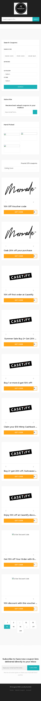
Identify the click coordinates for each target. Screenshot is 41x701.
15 (13, 627)
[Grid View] (5, 163)
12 (26, 622)
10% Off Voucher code (15, 206)
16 (20, 627)
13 (33, 622)
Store (6, 77)
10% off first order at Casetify (18, 294)
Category (7, 70)
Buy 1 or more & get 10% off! (18, 383)
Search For (8, 49)
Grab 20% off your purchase (18, 250)
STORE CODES (20, 56)
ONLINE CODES (9, 56)
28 (20, 631)
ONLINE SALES (32, 56)
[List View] (7, 163)
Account (28, 690)
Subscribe (33, 668)
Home (12, 690)
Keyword (7, 61)
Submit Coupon (20, 690)
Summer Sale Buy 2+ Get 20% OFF (22, 338)
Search (36, 19)
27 (33, 627)
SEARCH (20, 87)
